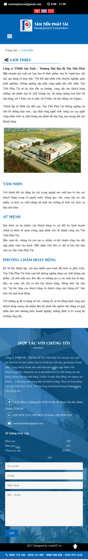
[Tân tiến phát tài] (44, 25)
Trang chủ (11, 50)
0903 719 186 (17, 555)
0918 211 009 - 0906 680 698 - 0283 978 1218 (55, 555)
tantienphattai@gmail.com (24, 4)
